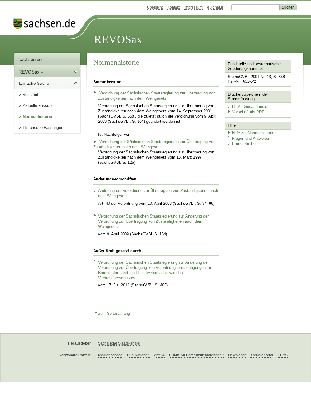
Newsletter (237, 355)
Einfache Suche (34, 83)
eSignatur (215, 7)
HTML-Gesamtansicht (251, 106)
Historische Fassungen (43, 127)
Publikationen (138, 355)
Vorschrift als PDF (248, 112)
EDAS (283, 355)
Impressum (193, 7)
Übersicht (155, 7)
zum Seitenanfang (114, 313)
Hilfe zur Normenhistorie (253, 133)
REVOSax (118, 39)
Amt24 (159, 355)
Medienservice (110, 355)
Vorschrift (31, 94)
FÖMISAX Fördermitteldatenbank (196, 355)
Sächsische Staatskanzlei (119, 343)
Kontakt (173, 7)
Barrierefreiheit (245, 143)
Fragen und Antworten (251, 138)
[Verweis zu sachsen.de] (47, 23)
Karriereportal (261, 355)
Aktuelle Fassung (38, 105)
